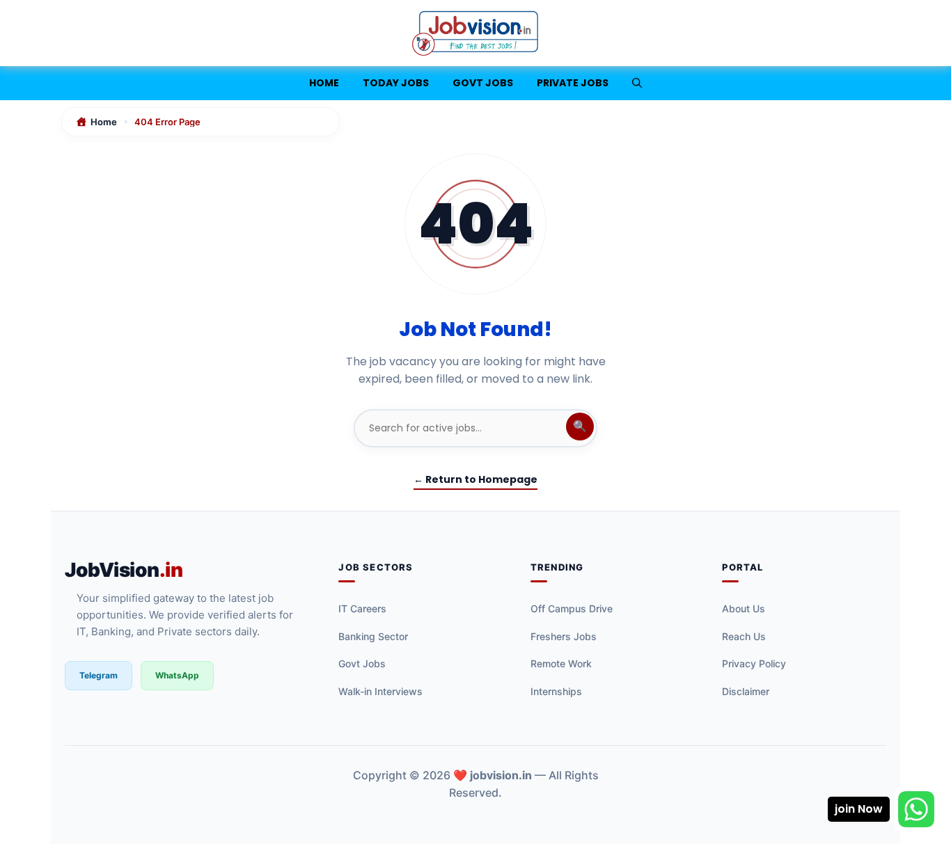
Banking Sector (373, 636)
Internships (556, 691)
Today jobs (396, 83)
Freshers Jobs (563, 636)
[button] (637, 83)
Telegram (98, 675)
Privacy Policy (754, 663)
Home (324, 83)
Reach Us (744, 636)
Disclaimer (745, 691)
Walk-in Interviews (380, 691)
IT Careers (362, 608)
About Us (743, 608)
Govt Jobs (483, 83)
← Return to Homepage (475, 479)
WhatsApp (177, 675)
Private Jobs (572, 83)
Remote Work (561, 663)
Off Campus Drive (571, 608)
